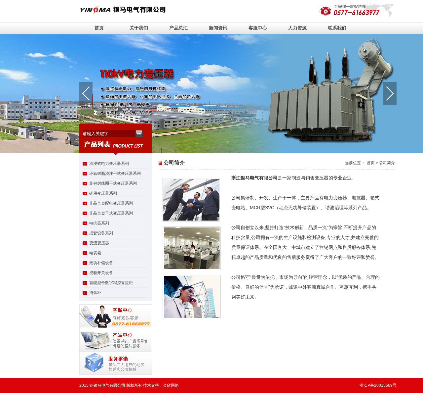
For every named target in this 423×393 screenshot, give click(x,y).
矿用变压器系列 (103, 193)
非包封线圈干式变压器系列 (113, 183)
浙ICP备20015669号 (378, 385)
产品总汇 (178, 27)
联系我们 (337, 27)
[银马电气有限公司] (129, 13)
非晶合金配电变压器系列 (111, 203)
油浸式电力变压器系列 (109, 163)
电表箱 (95, 253)
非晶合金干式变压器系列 (111, 213)
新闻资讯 (218, 27)
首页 (99, 27)
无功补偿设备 (101, 263)
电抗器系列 (99, 223)
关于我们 (139, 27)
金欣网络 (171, 385)
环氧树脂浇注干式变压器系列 (115, 173)
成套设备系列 (101, 233)
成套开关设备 (101, 272)
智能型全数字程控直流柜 (111, 282)
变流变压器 (99, 243)
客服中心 (258, 27)
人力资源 (297, 27)
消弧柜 (95, 292)
